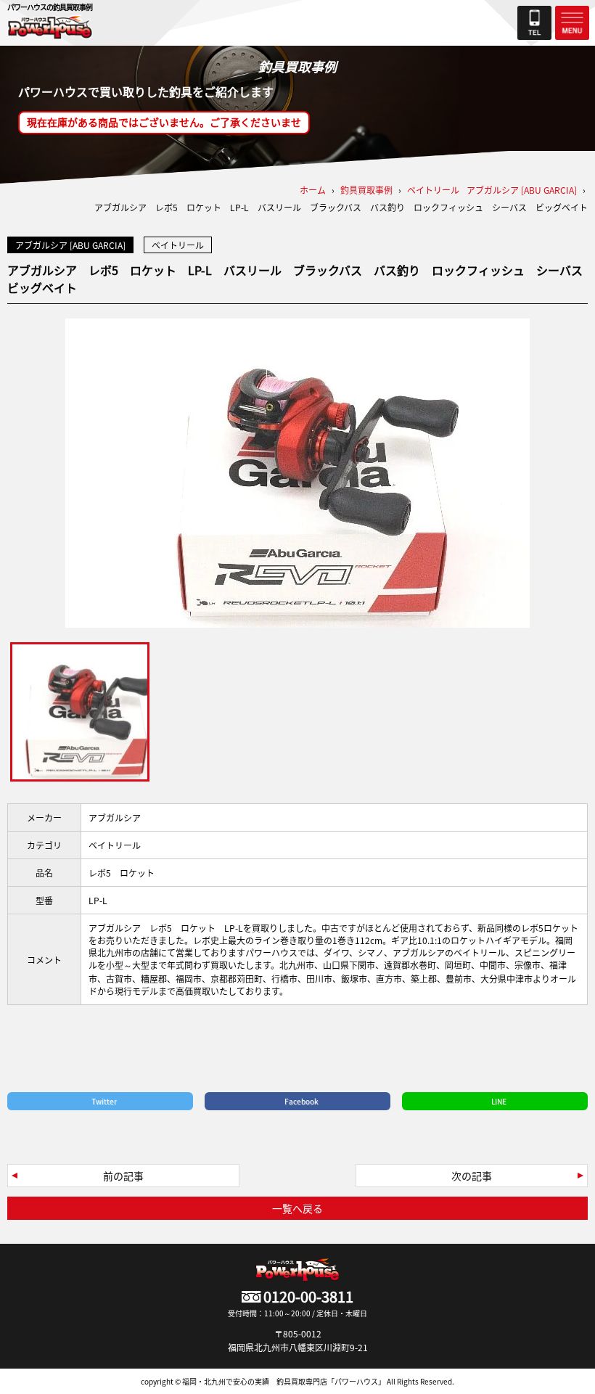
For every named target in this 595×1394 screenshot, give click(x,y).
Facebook (301, 1101)
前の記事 (123, 1175)
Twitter (104, 1101)
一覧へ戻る (297, 1208)
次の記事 (471, 1175)
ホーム (313, 190)
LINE (498, 1101)
